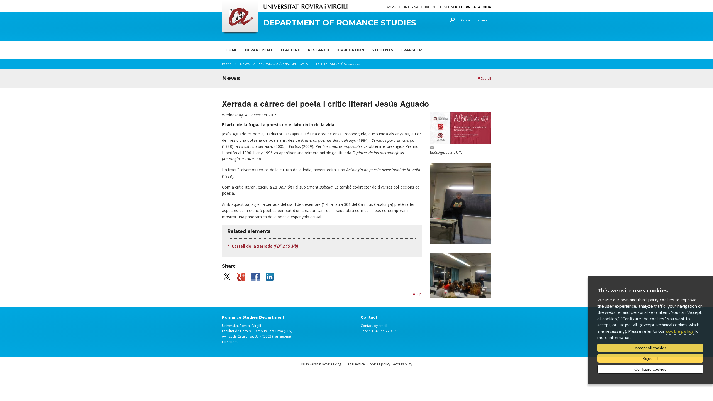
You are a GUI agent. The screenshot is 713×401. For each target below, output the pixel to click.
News (245, 64)
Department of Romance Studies (339, 22)
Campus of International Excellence (438, 7)
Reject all (650, 358)
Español (482, 20)
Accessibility (402, 364)
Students (382, 50)
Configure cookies (650, 369)
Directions (230, 341)
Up (419, 294)
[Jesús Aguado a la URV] (460, 142)
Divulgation (350, 50)
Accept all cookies (650, 348)
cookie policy (680, 331)
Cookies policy (378, 364)
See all (486, 78)
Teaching (290, 50)
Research (318, 50)
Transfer (411, 50)
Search (451, 20)
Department (259, 50)
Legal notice (355, 364)
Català (465, 20)
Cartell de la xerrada (265, 246)
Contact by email (374, 325)
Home (232, 50)
